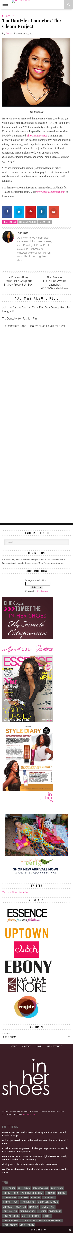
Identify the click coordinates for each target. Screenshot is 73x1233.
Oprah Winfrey (10, 1225)
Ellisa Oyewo (24, 1188)
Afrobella (7, 1206)
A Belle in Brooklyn (31, 1215)
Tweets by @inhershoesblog (15, 892)
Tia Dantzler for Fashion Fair (19, 318)
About (14, 1046)
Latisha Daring (27, 1202)
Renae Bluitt (9, 1188)
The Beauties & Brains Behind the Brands (43, 1220)
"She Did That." (47, 1206)
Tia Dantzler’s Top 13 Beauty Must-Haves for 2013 (33, 326)
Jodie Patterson (10, 1192)
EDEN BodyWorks (40, 1188)
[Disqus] (36, 378)
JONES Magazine (10, 1211)
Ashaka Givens (9, 1197)
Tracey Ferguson (11, 1215)
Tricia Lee (50, 1192)
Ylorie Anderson (27, 1211)
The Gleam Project (27, 221)
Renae (9, 33)
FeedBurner (42, 590)
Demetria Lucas (10, 1202)
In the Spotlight (54, 1046)
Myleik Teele (21, 1206)
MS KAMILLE (29, 1114)
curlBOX (47, 1215)
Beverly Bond (55, 1211)
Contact (26, 1046)
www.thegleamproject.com (51, 191)
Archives (6, 1033)
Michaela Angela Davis (48, 1202)
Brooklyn (24, 1197)
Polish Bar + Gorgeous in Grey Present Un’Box (18, 282)
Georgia (61, 1192)
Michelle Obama (27, 1225)
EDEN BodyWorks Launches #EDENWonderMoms (54, 284)
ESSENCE (42, 1211)
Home (38, 1046)
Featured (33, 1206)
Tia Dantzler (44, 221)
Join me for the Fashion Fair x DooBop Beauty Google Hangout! (35, 309)
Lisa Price (35, 1197)
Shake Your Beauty (11, 1220)
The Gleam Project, (36, 135)
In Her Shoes (57, 1188)
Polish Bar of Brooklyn (32, 1192)
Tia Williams (48, 1197)
